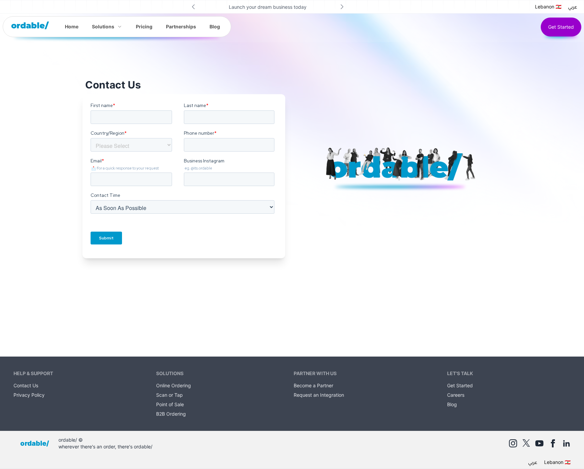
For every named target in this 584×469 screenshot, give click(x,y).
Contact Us (26, 385)
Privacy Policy (29, 395)
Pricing (144, 26)
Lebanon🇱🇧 (548, 6)
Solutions (103, 26)
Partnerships (181, 26)
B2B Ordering (171, 414)
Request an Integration (319, 395)
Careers (455, 395)
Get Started (561, 27)
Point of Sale (170, 404)
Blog (215, 26)
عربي (572, 6)
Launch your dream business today (268, 7)
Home (71, 26)
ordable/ (30, 25)
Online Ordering (173, 385)
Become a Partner (313, 385)
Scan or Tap (169, 395)
